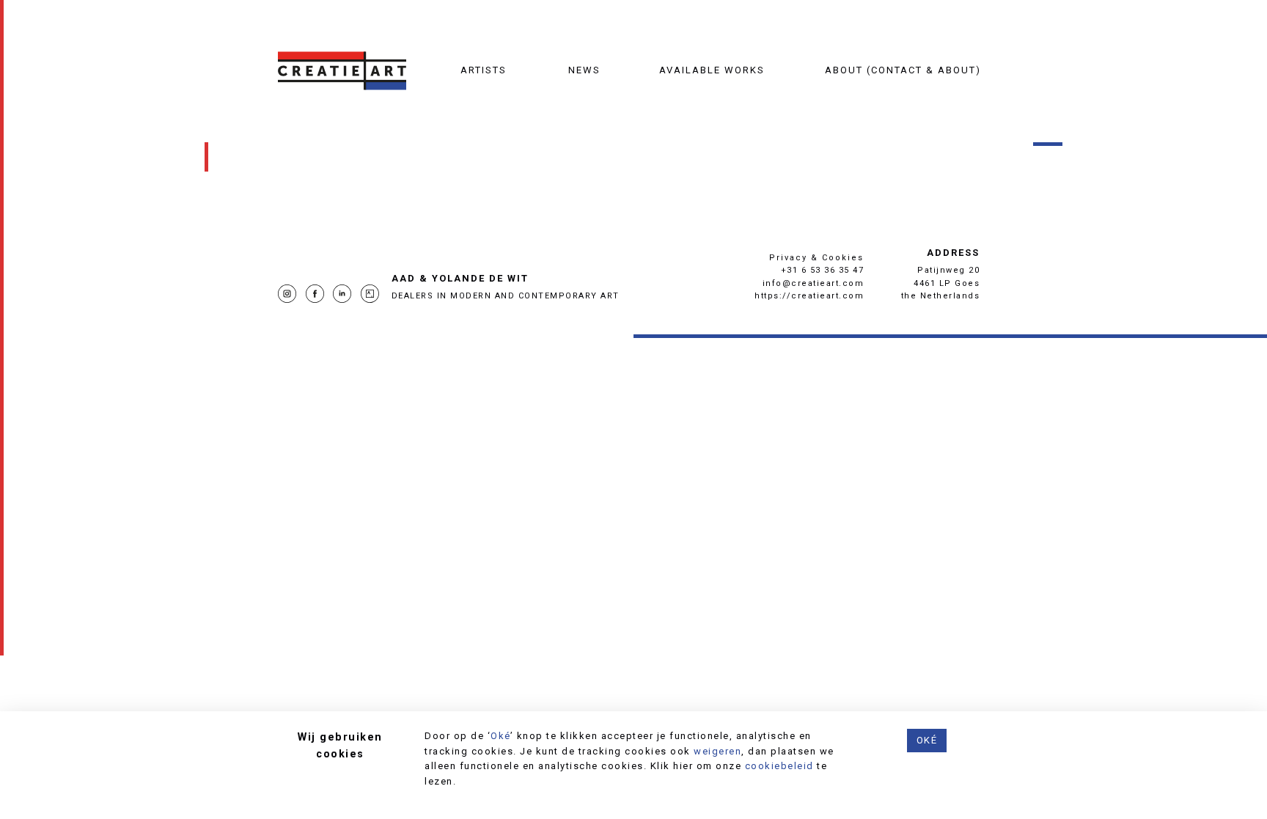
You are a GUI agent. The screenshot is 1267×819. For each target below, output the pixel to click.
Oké (500, 735)
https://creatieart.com (809, 296)
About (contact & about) (903, 70)
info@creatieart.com (813, 283)
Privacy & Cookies (816, 257)
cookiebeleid (779, 765)
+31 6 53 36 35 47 (822, 270)
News (584, 70)
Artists (483, 70)
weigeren (717, 751)
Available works (712, 70)
